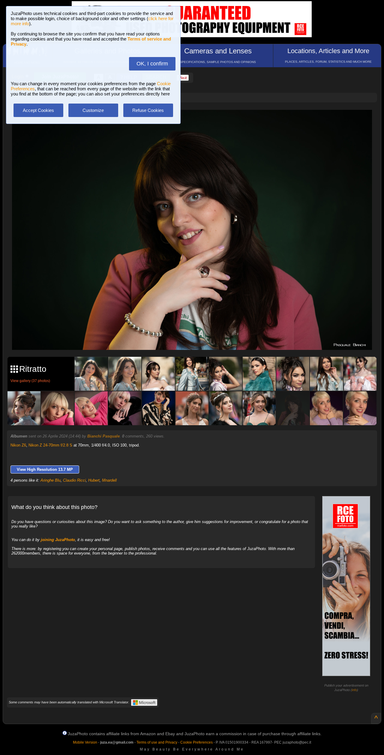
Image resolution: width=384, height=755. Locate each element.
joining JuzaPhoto (58, 539)
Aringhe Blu (50, 480)
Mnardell (109, 480)
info (354, 690)
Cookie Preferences (196, 742)
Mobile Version (85, 742)
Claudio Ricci (74, 480)
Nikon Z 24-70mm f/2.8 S (50, 445)
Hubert (94, 480)
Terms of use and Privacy (156, 742)
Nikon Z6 (18, 445)
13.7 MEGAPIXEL (196, 338)
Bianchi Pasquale (103, 436)
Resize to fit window (195, 121)
